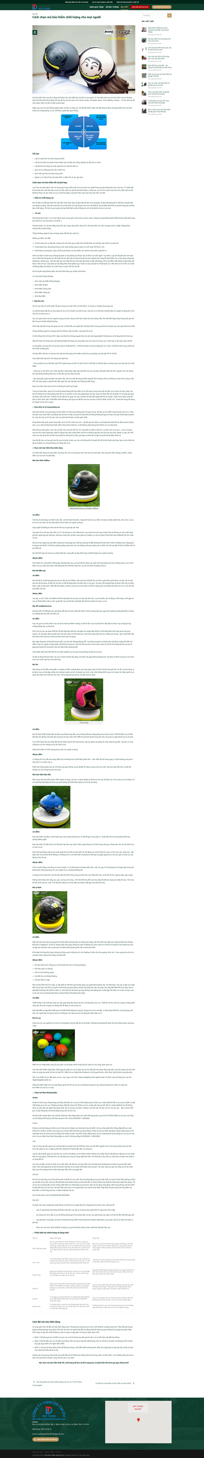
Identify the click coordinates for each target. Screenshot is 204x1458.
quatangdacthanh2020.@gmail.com (50, 1434)
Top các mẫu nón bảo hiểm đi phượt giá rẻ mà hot (159, 84)
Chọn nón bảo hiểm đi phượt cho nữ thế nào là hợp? (158, 93)
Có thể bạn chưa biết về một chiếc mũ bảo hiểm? (114, 1383)
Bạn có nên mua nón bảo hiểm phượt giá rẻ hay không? (159, 111)
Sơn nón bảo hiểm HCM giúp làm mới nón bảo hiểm (158, 58)
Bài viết (124, 7)
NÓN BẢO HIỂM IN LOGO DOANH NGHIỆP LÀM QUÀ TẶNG (158, 30)
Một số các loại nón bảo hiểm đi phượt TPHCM (159, 75)
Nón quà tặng (97, 7)
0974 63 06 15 (46, 1429)
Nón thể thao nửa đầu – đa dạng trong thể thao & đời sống (159, 66)
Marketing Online (70, 1455)
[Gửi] (169, 15)
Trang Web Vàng (83, 1455)
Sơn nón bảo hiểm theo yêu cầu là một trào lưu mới (159, 49)
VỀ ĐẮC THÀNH (112, 7)
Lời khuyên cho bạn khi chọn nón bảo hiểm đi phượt (158, 102)
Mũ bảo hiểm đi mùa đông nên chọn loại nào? (159, 40)
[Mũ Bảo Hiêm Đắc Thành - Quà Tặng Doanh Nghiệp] (42, 7)
